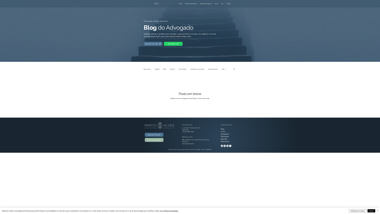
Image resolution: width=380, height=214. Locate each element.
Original (157, 69)
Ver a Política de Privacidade (169, 211)
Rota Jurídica (183, 69)
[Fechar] (377, 210)
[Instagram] (225, 146)
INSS (164, 69)
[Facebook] (222, 146)
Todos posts (147, 69)
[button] (234, 69)
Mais (223, 69)
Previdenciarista (213, 69)
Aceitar (371, 211)
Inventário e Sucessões (197, 69)
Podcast (172, 69)
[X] (230, 146)
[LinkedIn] (227, 146)
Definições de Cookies (358, 211)
